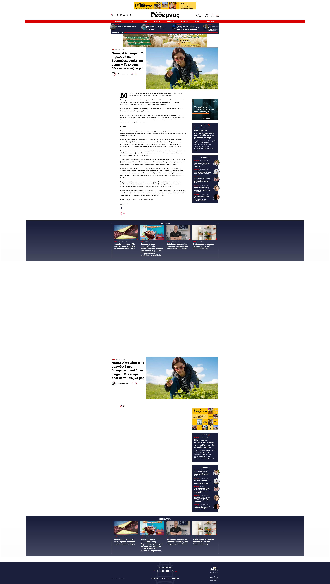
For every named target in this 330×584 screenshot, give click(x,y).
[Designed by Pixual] (214, 578)
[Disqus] (165, 287)
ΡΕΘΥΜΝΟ (118, 21)
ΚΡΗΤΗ (131, 21)
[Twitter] (128, 15)
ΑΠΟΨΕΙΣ (170, 21)
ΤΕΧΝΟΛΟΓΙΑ (211, 21)
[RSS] (131, 15)
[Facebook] (117, 15)
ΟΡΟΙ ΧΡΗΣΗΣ (155, 578)
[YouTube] (124, 15)
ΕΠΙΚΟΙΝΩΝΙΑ (175, 578)
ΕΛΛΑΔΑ (144, 21)
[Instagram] (121, 15)
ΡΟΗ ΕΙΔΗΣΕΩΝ (117, 32)
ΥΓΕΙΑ (197, 21)
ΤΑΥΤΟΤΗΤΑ (165, 578)
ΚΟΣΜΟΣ (157, 21)
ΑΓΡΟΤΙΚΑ (184, 21)
